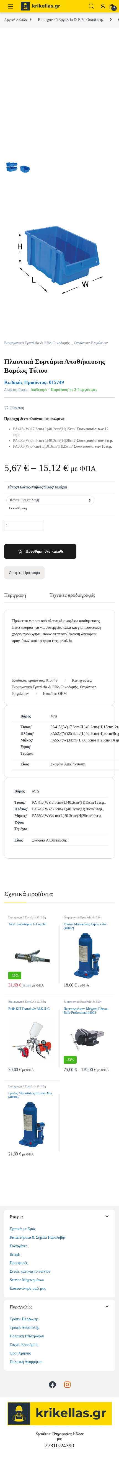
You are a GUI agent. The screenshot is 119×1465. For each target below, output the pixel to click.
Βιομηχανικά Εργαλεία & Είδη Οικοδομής (71, 20)
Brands (15, 1254)
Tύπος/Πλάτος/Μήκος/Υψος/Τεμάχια (37, 487)
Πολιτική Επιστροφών (27, 1336)
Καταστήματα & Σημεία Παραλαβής (38, 1237)
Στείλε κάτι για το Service (30, 1271)
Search (91, 6)
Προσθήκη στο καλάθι (44, 551)
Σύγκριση (17, 408)
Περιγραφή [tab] (15, 595)
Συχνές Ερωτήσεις (24, 1345)
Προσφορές (19, 1263)
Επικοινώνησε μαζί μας (28, 1288)
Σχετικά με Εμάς (23, 1229)
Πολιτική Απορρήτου (26, 1362)
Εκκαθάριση (18, 508)
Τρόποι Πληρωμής (24, 1319)
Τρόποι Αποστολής (24, 1328)
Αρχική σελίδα (15, 20)
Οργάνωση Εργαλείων (91, 343)
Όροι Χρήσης (20, 1353)
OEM (62, 694)
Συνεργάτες (18, 1246)
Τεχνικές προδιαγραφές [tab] (72, 595)
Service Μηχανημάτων (27, 1280)
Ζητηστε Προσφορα (24, 573)
